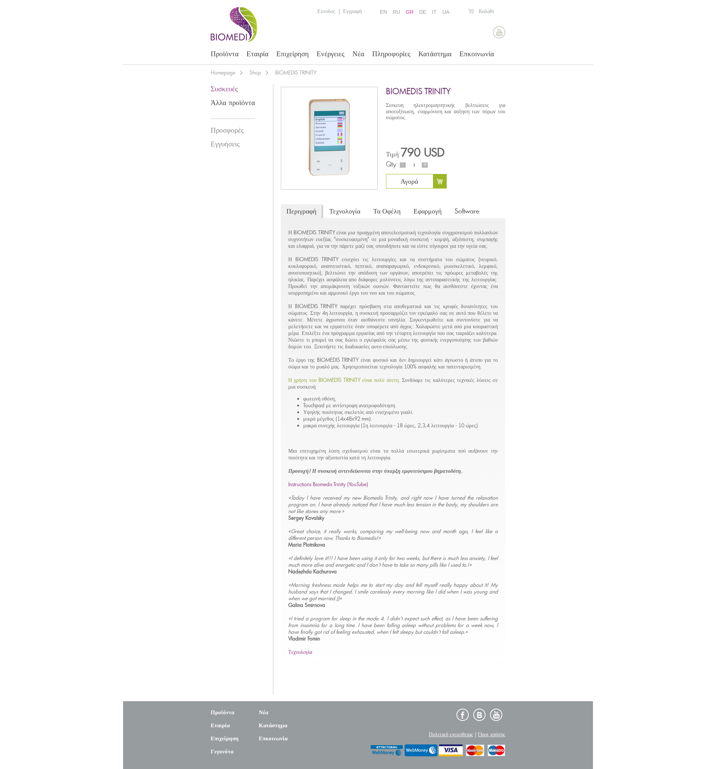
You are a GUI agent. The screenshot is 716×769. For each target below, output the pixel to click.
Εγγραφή (352, 11)
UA (445, 12)
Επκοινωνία (476, 53)
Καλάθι (486, 11)
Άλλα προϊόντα (233, 102)
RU (396, 12)
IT (434, 12)
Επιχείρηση (292, 53)
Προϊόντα (225, 53)
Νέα (358, 53)
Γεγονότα (222, 751)
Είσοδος (326, 11)
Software (467, 211)
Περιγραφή (301, 211)
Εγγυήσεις (225, 144)
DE (422, 12)
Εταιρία (257, 53)
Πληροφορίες (391, 53)
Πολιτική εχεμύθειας (451, 734)
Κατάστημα (435, 53)
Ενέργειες (331, 53)
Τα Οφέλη (387, 211)
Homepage (223, 72)
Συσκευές (224, 89)
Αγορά (409, 181)
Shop (255, 72)
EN (383, 12)
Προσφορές (227, 130)
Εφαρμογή (428, 211)
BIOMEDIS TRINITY (296, 72)
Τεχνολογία (344, 211)
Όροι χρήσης (491, 734)
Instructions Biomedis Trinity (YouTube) (328, 484)
